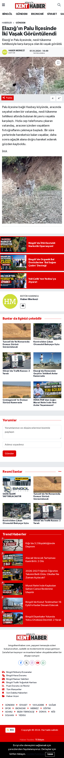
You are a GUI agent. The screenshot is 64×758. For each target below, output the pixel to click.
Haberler (7, 23)
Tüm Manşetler (14, 689)
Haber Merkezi (29, 299)
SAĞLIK (52, 705)
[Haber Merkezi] (10, 301)
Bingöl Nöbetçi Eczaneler (19, 672)
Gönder (9, 453)
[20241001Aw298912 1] (32, 189)
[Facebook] (20, 662)
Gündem (20, 23)
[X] (26, 662)
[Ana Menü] (3, 5)
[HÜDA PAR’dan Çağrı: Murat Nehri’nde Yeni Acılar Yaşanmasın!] (47, 389)
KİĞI (53, 712)
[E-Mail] (22, 305)
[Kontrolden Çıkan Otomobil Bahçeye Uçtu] (47, 331)
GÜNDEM (21, 14)
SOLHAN (9, 715)
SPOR (8, 708)
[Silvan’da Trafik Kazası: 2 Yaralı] (17, 360)
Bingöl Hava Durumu (16, 675)
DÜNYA (42, 712)
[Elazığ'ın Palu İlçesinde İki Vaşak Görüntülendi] (32, 75)
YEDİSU (22, 715)
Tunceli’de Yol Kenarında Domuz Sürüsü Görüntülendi (16, 344)
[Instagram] (32, 662)
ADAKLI (8, 712)
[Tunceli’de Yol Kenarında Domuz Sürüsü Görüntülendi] (17, 331)
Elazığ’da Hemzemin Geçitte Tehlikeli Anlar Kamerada (45, 373)
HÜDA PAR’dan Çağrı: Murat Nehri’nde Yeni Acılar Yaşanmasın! (44, 402)
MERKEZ (34, 708)
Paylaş (9, 98)
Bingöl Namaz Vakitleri (17, 679)
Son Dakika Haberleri (16, 693)
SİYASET (52, 14)
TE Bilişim (39, 740)
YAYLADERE (38, 705)
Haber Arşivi (12, 696)
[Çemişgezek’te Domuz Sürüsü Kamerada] (17, 389)
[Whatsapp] (43, 662)
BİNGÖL (7, 14)
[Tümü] (59, 471)
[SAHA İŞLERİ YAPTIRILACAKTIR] (17, 484)
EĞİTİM (47, 708)
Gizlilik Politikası (35, 754)
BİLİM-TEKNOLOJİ (25, 712)
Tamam (50, 754)
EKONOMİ (37, 14)
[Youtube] (37, 662)
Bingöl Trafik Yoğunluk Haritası (21, 682)
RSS (12, 730)
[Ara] (59, 5)
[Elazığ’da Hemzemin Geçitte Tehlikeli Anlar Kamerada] (47, 360)
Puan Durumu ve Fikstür (18, 686)
